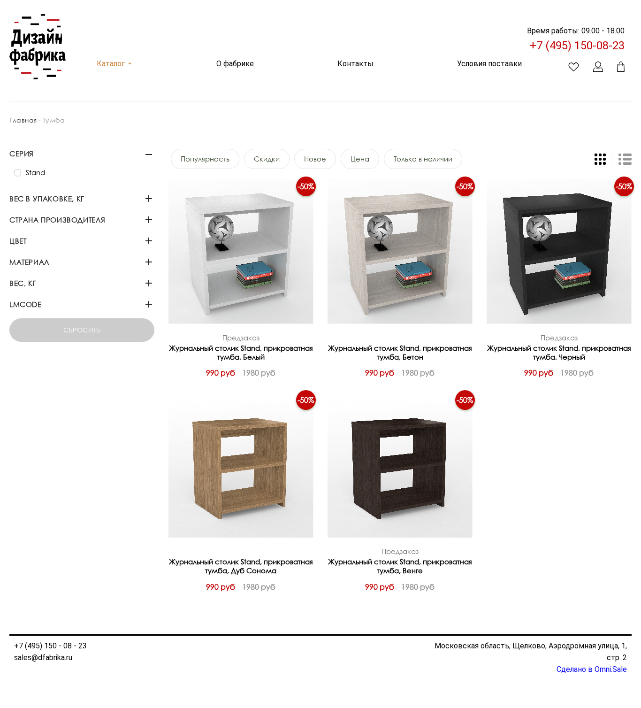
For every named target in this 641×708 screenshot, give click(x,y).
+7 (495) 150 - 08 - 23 (50, 645)
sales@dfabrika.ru (43, 657)
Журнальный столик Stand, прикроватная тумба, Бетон (400, 352)
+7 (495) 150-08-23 (577, 45)
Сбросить (81, 330)
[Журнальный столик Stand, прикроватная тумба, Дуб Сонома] (240, 465)
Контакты (355, 63)
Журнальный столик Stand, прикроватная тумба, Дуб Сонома (241, 566)
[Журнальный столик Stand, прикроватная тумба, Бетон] (400, 251)
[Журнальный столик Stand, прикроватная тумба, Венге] (400, 465)
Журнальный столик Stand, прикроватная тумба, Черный (559, 352)
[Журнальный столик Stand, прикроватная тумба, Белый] (240, 251)
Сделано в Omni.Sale (592, 669)
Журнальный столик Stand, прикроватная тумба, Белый (241, 352)
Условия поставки (489, 63)
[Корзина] (621, 67)
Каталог (115, 63)
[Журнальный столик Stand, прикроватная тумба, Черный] (559, 251)
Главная (23, 120)
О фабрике (235, 63)
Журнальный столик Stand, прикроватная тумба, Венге (400, 566)
